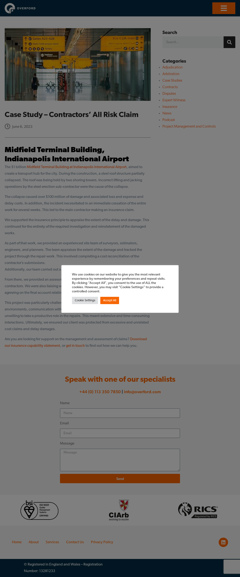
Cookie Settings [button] (85, 300)
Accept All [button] (109, 300)
